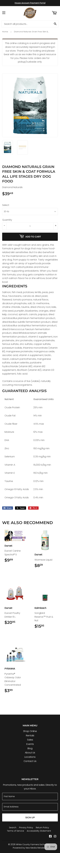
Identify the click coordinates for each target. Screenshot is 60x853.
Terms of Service (15, 830)
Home (5, 31)
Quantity (7, 220)
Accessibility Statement (39, 830)
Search (12, 827)
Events (30, 744)
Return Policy (42, 827)
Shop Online (30, 731)
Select (5, 205)
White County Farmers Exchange (33, 844)
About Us (30, 752)
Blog (30, 748)
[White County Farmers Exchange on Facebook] (50, 836)
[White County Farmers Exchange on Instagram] (55, 836)
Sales (30, 739)
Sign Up (30, 817)
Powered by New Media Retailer (29, 847)
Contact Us (30, 761)
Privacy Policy (26, 827)
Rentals (30, 735)
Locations (30, 757)
